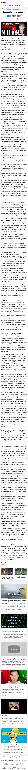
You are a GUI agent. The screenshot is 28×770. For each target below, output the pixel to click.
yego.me (4, 2)
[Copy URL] (20, 16)
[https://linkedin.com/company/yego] (13, 768)
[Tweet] (10, 16)
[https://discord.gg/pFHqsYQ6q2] (23, 768)
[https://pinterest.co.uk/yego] (15, 768)
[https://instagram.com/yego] (10, 768)
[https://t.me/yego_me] (21, 768)
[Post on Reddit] (15, 16)
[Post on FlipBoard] (18, 16)
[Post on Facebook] (8, 16)
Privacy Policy (24, 760)
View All (25, 582)
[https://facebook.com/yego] (4, 768)
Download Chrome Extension (13, 9)
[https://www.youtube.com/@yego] (18, 768)
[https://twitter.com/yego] (7, 768)
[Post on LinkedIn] (13, 16)
